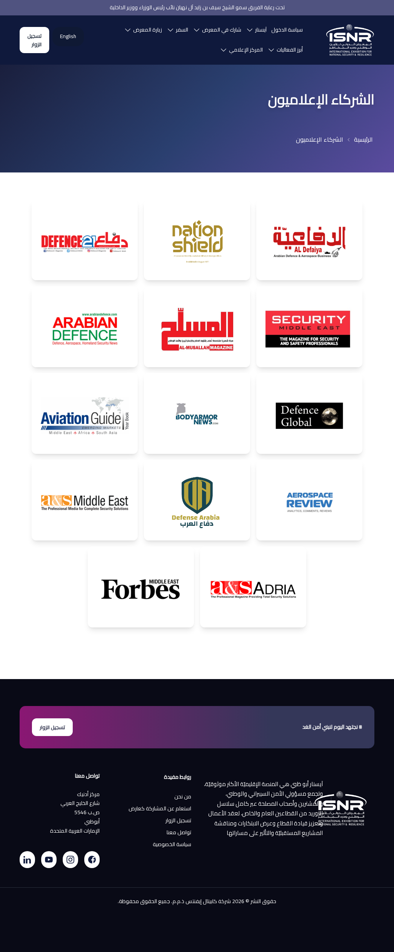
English (68, 36)
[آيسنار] (350, 40)
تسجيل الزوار (34, 40)
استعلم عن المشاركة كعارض (160, 808)
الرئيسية (363, 139)
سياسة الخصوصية (172, 844)
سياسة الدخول (287, 30)
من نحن (182, 796)
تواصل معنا (179, 832)
